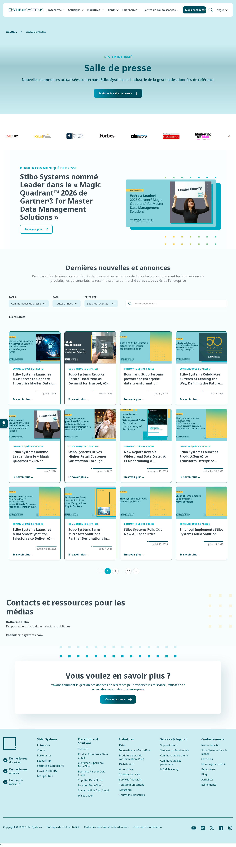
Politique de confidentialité (63, 827)
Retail (122, 745)
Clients (110, 10)
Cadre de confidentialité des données (106, 827)
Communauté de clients (174, 755)
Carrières (207, 759)
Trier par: (90, 297)
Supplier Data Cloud (90, 780)
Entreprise (43, 745)
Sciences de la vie (129, 774)
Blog (204, 774)
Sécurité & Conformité (50, 766)
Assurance (125, 790)
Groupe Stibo (45, 776)
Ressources (208, 769)
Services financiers (130, 779)
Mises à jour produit (213, 764)
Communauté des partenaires (170, 762)
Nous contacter (195, 10)
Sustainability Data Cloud (93, 790)
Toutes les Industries (132, 795)
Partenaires (129, 10)
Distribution (126, 764)
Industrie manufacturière (134, 750)
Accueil (11, 31)
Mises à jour (85, 795)
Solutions (74, 10)
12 (128, 571)
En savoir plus (33, 229)
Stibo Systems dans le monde (214, 752)
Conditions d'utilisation (147, 827)
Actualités (207, 779)
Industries (93, 10)
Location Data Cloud (90, 785)
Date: (55, 297)
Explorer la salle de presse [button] (115, 93)
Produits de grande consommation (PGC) (131, 757)
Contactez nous (115, 699)
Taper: (13, 297)
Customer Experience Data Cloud (91, 764)
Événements (208, 784)
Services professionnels (174, 750)
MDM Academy (169, 769)
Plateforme (54, 10)
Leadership (44, 760)
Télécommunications (131, 784)
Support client (168, 745)
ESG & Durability (47, 771)
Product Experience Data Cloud (93, 755)
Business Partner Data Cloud (91, 773)
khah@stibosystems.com (24, 635)
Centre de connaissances (160, 10)
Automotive (126, 769)
